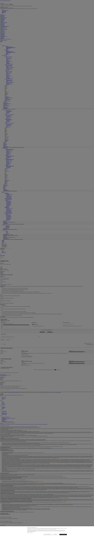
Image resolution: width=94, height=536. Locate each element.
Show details (55, 534)
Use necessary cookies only (47, 534)
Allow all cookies (63, 534)
